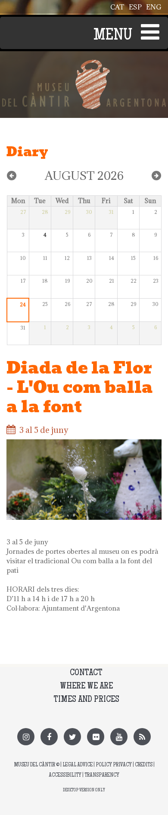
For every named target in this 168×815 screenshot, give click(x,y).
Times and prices (86, 699)
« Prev (11, 175)
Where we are (86, 686)
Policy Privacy (114, 765)
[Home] (84, 64)
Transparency (101, 775)
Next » (156, 175)
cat (117, 7)
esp (135, 7)
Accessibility (65, 775)
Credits (143, 765)
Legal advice (77, 765)
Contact (86, 673)
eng (154, 7)
